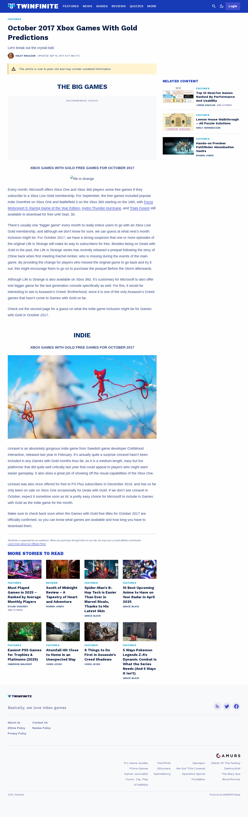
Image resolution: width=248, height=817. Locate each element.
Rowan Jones (55, 606)
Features (71, 6)
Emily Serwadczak (208, 127)
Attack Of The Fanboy (225, 763)
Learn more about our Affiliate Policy (27, 544)
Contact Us (39, 722)
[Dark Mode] (222, 6)
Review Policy (41, 727)
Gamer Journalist (136, 773)
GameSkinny (162, 773)
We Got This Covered (190, 768)
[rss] (217, 706)
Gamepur (199, 763)
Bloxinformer (231, 779)
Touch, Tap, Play (136, 779)
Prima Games (139, 768)
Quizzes (136, 6)
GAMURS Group (231, 794)
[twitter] (227, 706)
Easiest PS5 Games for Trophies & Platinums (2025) (24, 654)
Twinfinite (163, 763)
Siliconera (163, 768)
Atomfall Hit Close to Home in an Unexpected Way (62, 654)
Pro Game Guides (136, 763)
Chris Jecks (54, 664)
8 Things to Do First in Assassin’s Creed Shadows (100, 654)
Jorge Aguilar (205, 105)
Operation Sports (193, 773)
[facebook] (236, 706)
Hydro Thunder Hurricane (101, 208)
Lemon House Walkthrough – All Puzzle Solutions (217, 121)
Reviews (119, 6)
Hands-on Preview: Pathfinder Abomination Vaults (215, 147)
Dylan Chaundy (18, 606)
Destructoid (232, 768)
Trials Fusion (140, 208)
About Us (14, 722)
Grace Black (92, 615)
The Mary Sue (231, 773)
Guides (102, 6)
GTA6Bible (141, 784)
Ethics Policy (16, 727)
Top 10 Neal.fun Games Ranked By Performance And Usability (215, 96)
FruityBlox (198, 779)
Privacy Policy (17, 733)
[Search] (214, 6)
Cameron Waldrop (20, 664)
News (87, 6)
